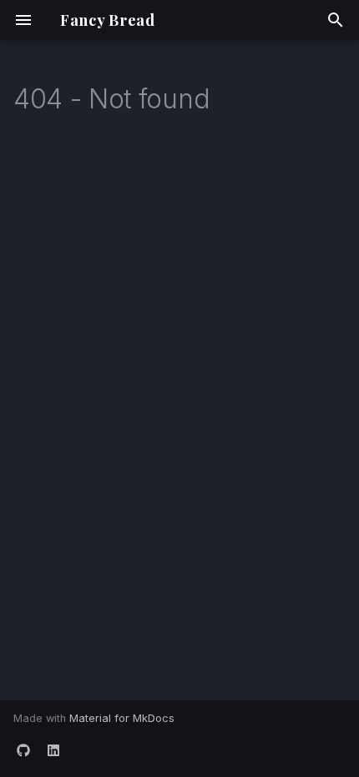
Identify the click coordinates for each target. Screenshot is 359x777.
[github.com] (23, 750)
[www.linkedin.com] (53, 750)
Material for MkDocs (121, 718)
